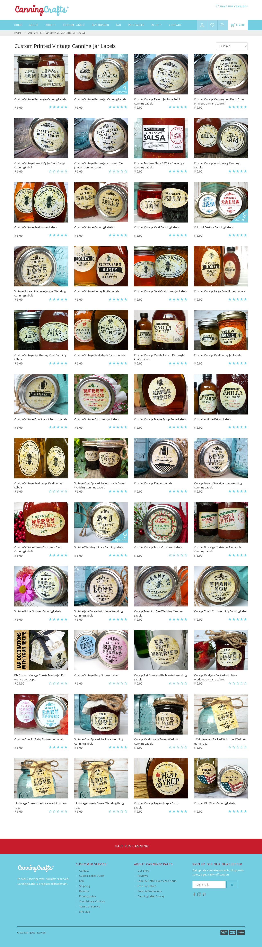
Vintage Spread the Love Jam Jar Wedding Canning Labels (40, 293)
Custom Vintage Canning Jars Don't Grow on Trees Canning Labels (219, 101)
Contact (175, 25)
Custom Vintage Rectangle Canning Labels (40, 99)
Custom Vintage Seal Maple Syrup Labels (99, 355)
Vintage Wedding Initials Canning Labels (99, 547)
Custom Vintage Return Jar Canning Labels (100, 99)
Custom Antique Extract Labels (213, 419)
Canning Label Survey (151, 896)
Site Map (84, 911)
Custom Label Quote (91, 876)
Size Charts (100, 25)
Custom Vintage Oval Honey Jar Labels (217, 355)
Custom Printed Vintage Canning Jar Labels (57, 32)
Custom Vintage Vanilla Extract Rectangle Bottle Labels (159, 357)
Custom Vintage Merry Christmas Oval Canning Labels (37, 549)
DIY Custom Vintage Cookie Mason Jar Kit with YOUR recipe (39, 677)
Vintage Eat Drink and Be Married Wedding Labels (160, 677)
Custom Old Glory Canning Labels (214, 803)
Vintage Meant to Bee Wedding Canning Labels (158, 613)
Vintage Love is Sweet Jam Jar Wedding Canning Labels (218, 485)
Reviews (143, 876)
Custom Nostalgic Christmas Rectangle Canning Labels (217, 549)
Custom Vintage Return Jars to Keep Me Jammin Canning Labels (98, 165)
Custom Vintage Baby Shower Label (96, 675)
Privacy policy (87, 896)
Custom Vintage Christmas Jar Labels (97, 419)
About (33, 25)
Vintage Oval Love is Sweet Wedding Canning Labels (156, 741)
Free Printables (147, 886)
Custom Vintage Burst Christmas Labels (158, 547)
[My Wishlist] (212, 25)
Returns (84, 891)
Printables (136, 25)
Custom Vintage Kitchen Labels (153, 483)
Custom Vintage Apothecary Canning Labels (216, 165)
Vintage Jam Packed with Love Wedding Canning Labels (98, 613)
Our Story (143, 870)
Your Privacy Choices (92, 901)
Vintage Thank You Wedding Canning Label (220, 611)
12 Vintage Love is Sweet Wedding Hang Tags (99, 805)
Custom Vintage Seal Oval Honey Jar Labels (160, 291)
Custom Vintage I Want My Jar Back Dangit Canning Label (40, 165)
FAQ (118, 25)
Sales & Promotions (150, 891)
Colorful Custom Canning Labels (214, 227)
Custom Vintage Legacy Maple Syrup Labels (156, 805)
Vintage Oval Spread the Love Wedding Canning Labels (98, 741)
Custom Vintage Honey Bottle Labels (96, 291)
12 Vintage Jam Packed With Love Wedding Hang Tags (220, 741)
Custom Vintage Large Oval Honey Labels (219, 291)
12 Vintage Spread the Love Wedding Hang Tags (40, 805)
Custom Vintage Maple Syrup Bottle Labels (160, 419)
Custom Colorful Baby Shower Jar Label (38, 739)
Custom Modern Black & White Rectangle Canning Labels (159, 165)
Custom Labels (74, 25)
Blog (155, 25)
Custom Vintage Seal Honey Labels (36, 227)
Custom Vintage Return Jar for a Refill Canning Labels (157, 101)
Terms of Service (89, 906)
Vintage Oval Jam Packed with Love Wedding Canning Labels (215, 677)
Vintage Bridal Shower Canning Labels (37, 611)
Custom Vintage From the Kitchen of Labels (40, 419)
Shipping (84, 886)
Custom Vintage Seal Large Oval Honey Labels (38, 485)
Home (18, 25)
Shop (49, 25)
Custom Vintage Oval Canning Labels (157, 227)
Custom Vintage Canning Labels (93, 227)
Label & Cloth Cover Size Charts (157, 881)
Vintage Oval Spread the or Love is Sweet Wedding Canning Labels (99, 485)
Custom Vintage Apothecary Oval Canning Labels (40, 357)
